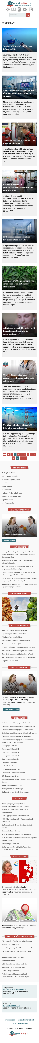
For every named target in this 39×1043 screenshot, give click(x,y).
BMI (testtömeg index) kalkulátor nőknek (17, 654)
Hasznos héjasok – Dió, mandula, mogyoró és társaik (19, 780)
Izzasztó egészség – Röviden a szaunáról (17, 947)
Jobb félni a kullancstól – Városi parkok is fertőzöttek (18, 820)
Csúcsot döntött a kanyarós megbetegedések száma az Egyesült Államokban (18, 377)
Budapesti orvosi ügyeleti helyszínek (15, 792)
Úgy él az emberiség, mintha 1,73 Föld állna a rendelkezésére (17, 426)
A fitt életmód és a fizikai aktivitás (14, 964)
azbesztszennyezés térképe (25, 925)
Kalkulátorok (19, 9)
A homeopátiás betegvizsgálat (13, 957)
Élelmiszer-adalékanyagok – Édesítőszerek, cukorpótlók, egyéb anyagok (18, 740)
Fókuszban (7, 9)
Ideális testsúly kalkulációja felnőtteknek (17, 650)
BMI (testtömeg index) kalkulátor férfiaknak (19, 657)
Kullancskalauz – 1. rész (11, 830)
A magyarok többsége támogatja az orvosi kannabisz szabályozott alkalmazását (18, 283)
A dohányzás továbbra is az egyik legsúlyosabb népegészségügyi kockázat (19, 585)
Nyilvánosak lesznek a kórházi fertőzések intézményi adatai (16, 238)
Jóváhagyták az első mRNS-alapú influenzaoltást (17, 48)
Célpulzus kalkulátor (10, 660)
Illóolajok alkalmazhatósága (12, 788)
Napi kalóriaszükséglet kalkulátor (14, 534)
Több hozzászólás (11, 710)
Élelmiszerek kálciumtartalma (13, 772)
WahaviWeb (23, 1023)
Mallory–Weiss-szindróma (12, 493)
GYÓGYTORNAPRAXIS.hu (13, 890)
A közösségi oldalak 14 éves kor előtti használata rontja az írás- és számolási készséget (19, 330)
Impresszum (10, 1020)
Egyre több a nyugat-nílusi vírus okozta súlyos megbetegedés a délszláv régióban (19, 579)
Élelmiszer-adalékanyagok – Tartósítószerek (18, 726)
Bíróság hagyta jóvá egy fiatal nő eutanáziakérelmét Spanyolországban (16, 804)
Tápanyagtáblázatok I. (10, 745)
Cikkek (13, 9)
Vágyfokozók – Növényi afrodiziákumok (17, 941)
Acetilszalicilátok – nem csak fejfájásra (16, 834)
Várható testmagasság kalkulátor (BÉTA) (17, 640)
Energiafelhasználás (9, 762)
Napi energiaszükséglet (10, 759)
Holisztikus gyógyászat (10, 944)
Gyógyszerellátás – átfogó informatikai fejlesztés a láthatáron (16, 848)
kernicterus (6, 482)
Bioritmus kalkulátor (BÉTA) (13, 643)
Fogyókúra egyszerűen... (11, 769)
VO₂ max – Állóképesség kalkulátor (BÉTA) (18, 647)
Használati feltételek (25, 1020)
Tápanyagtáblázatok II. (10, 749)
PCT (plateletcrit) (8, 472)
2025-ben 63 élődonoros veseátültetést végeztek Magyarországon (19, 838)
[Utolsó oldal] (25, 458)
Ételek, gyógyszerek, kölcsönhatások (15, 815)
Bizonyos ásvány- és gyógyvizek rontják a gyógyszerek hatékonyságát (17, 567)
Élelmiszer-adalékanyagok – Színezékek (17, 722)
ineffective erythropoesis (11, 479)
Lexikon (31, 9)
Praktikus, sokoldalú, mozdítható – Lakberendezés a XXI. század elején (15, 975)
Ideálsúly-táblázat (8, 765)
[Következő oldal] (21, 458)
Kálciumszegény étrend (10, 776)
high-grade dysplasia (10, 476)
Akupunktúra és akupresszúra (13, 967)
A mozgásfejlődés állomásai (12, 785)
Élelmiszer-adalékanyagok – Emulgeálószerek (19, 733)
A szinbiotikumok (8, 960)
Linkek (14, 1023)
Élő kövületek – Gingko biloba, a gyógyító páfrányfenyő (17, 952)
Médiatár (25, 9)
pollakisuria (6, 489)
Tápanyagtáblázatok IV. (11, 755)
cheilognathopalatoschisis (11, 496)
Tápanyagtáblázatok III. (11, 752)
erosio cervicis (7, 486)
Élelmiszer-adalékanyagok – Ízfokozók (16, 736)
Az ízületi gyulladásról (10, 843)
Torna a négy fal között (10, 970)
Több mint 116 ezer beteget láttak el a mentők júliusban (19, 142)
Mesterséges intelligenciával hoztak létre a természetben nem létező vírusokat (18, 93)
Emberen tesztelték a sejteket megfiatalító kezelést (17, 826)
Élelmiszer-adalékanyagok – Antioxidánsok (18, 729)
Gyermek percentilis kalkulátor (14, 633)
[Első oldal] (4, 454)
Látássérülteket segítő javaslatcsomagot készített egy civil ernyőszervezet (18, 187)
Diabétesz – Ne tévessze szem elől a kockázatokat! (15, 810)
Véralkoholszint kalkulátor (12, 637)
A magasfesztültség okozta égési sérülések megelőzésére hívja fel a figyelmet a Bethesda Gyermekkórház (19, 554)
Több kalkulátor (9, 540)
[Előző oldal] (8, 454)
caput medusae (7, 499)
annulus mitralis (8, 503)
